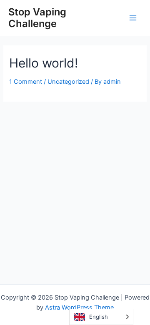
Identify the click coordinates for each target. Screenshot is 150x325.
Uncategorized (68, 81)
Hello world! (43, 62)
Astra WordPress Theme (79, 307)
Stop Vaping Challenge (37, 18)
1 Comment (25, 81)
